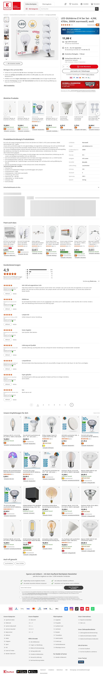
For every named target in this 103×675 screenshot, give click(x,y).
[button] (39, 270)
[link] (46, 4)
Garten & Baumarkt (11, 626)
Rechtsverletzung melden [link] (37, 660)
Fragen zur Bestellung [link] (36, 645)
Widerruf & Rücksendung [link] (37, 648)
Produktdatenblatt (10, 128)
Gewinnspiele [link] (59, 638)
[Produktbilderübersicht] (6, 38)
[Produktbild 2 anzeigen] (6, 25)
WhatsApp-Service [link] (60, 647)
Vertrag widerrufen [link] (35, 651)
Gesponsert (6, 116)
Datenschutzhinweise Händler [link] (88, 636)
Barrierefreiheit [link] (43, 673)
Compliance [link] (51, 670)
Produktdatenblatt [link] (91, 24)
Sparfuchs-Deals (10, 620)
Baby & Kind (9, 632)
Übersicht (33, 620)
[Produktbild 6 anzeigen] (6, 48)
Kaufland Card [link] (59, 626)
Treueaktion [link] (58, 635)
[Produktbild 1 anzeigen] (6, 19)
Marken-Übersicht (10, 653)
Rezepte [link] (57, 632)
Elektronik (8, 623)
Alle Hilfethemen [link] (35, 642)
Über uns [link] (82, 623)
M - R (31, 629)
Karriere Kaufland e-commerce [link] (88, 651)
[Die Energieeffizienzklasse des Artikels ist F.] (97, 25)
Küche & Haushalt (10, 629)
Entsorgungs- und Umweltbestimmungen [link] (80, 670)
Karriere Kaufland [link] (85, 648)
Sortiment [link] (58, 629)
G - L (31, 626)
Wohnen (8, 635)
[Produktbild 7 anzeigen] (6, 54)
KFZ (7, 647)
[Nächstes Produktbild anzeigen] (6, 59)
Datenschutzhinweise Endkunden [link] (89, 639)
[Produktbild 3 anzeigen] (6, 31)
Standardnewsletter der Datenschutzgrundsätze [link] (37, 593)
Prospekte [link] (58, 623)
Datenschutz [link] (60, 670)
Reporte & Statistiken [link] (86, 620)
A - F (31, 623)
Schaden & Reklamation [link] (36, 654)
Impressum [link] (43, 670)
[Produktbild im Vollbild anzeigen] (34, 38)
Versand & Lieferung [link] (36, 657)
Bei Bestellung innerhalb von (77, 49)
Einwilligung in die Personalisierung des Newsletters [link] (44, 598)
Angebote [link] (58, 620)
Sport (7, 644)
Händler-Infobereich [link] (60, 657)
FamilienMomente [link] (60, 644)
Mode (7, 638)
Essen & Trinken (10, 650)
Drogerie (8, 641)
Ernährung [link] (58, 641)
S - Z (31, 632)
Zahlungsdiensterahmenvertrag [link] (88, 632)
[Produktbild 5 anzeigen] (6, 43)
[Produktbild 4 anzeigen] (6, 37)
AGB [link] (66, 670)
